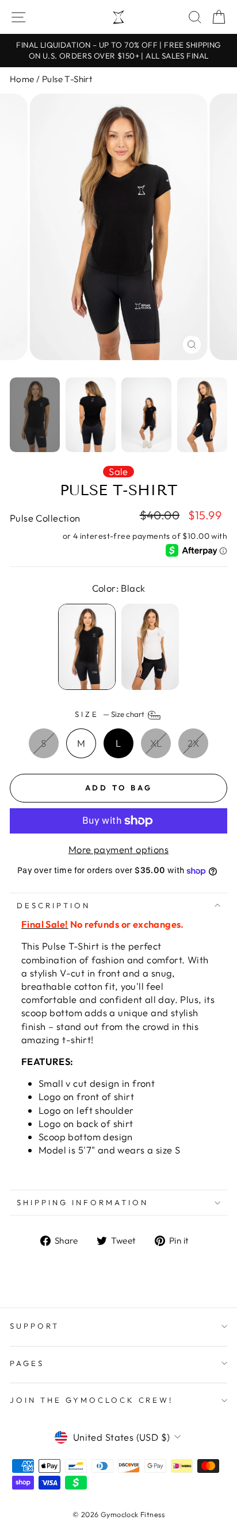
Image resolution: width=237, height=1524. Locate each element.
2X (194, 743)
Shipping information (82, 1202)
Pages (27, 1363)
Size (110, 714)
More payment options (118, 849)
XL (156, 743)
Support (34, 1325)
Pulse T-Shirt (67, 79)
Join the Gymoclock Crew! (91, 1400)
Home (22, 79)
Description (53, 905)
